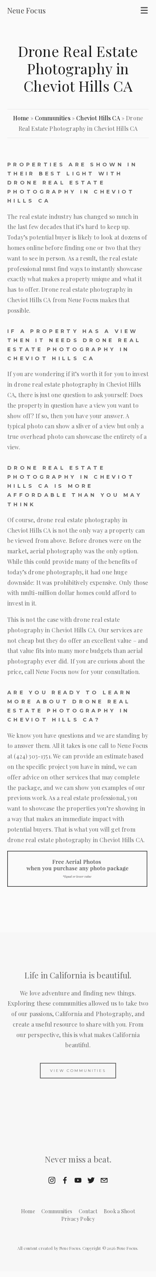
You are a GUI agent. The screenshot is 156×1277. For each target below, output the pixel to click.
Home (21, 118)
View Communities (78, 1070)
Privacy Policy (78, 1218)
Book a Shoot (119, 1211)
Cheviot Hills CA (98, 118)
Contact (88, 1211)
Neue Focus (26, 10)
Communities (52, 118)
